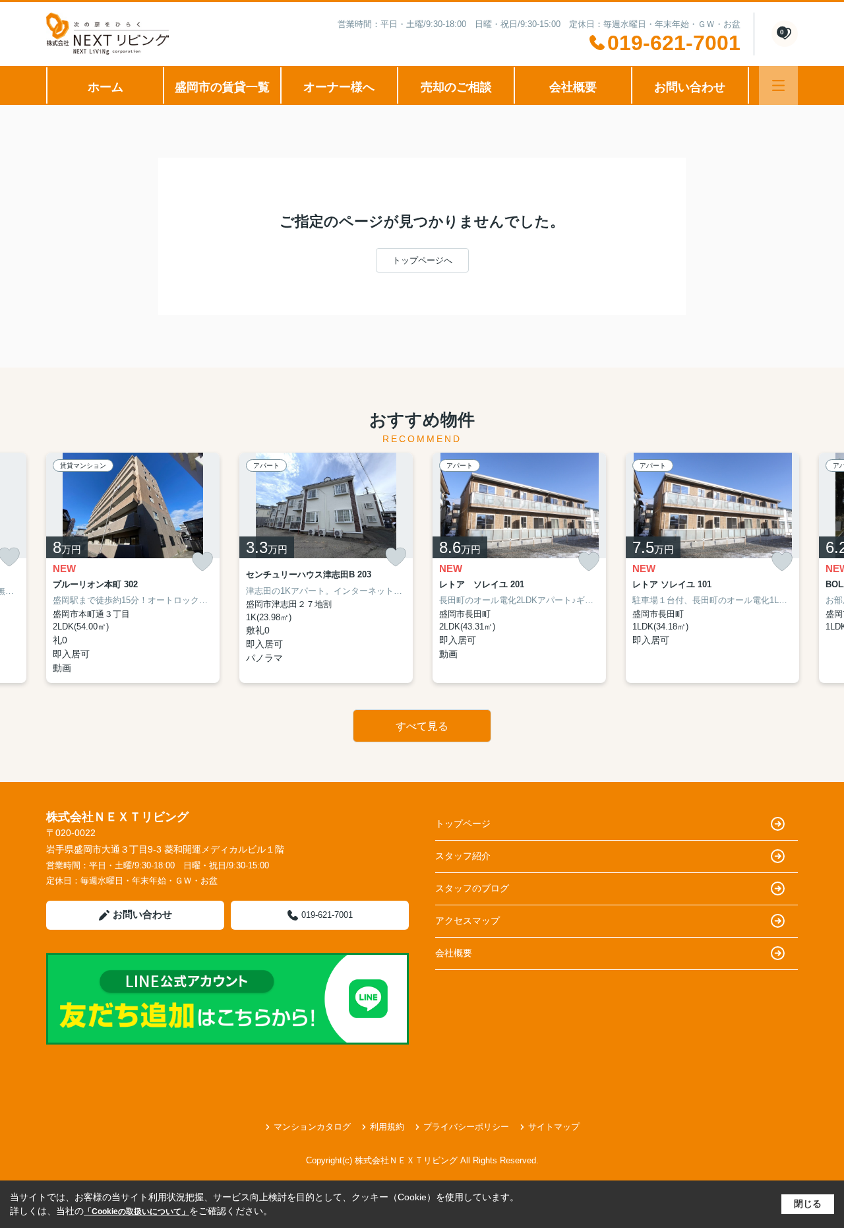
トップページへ (422, 260)
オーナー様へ (339, 87)
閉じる (808, 1203)
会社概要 (573, 87)
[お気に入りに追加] (202, 562)
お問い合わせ (689, 87)
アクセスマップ (467, 920)
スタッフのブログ (472, 888)
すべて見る (422, 726)
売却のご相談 (456, 87)
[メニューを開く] (778, 85)
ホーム (105, 87)
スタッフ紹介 (463, 856)
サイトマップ (554, 1127)
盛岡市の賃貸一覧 (222, 87)
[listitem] (132, 568)
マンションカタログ (312, 1127)
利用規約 (387, 1127)
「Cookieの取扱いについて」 (136, 1211)
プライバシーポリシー (466, 1127)
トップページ (463, 823)
